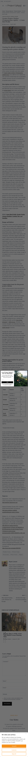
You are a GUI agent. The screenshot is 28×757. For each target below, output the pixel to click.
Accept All (14, 746)
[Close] (26, 733)
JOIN (7, 382)
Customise (14, 750)
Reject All (14, 753)
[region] (14, 744)
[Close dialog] (26, 371)
